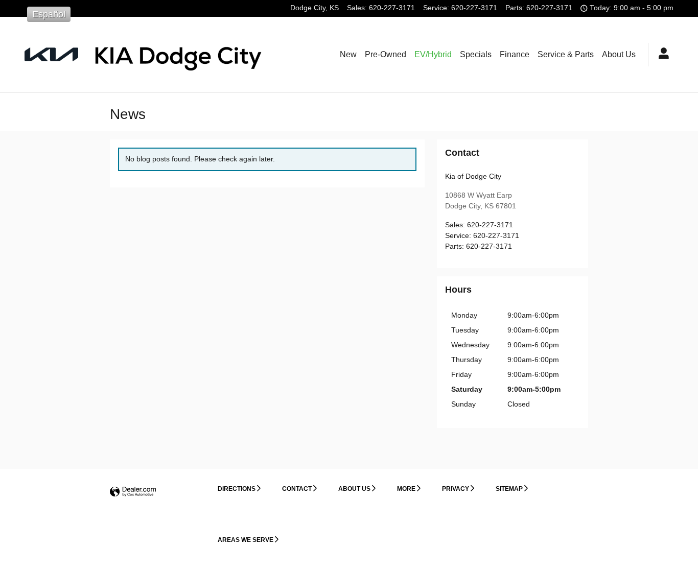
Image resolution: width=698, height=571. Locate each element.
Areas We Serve (245, 539)
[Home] (51, 54)
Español (48, 14)
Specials (476, 54)
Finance (514, 54)
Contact (297, 488)
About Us (619, 54)
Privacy (455, 488)
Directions (236, 488)
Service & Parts (566, 54)
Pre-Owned (385, 54)
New (348, 54)
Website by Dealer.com (133, 492)
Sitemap (509, 488)
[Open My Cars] (660, 54)
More (406, 488)
